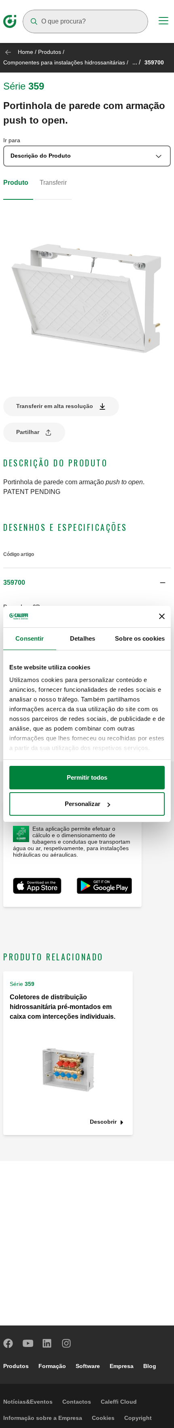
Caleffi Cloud (119, 1401)
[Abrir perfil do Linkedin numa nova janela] (47, 1343)
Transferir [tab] (53, 182)
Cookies (103, 1418)
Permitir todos (87, 777)
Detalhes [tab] (82, 638)
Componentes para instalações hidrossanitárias (64, 62)
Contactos (76, 1401)
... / (136, 62)
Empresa (122, 1366)
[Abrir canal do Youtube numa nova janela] (28, 1343)
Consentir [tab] (29, 638)
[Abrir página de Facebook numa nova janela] (8, 1343)
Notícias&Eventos (28, 1401)
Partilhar (27, 432)
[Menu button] (163, 22)
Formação (52, 1366)
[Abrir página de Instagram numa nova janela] (67, 1343)
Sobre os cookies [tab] (140, 638)
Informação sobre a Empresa (42, 1418)
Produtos (49, 52)
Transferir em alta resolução (54, 406)
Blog (149, 1366)
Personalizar (82, 803)
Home (25, 52)
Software (88, 1366)
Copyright (138, 1418)
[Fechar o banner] (162, 616)
